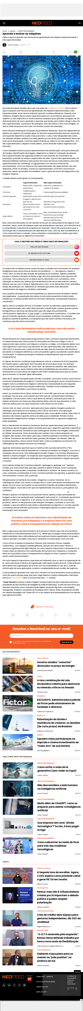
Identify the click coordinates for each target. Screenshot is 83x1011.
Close (68, 492)
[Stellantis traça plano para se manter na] (17, 957)
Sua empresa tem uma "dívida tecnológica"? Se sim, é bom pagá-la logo (58, 826)
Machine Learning (44, 606)
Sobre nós (40, 977)
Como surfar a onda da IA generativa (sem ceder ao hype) (57, 768)
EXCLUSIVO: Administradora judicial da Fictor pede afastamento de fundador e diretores (58, 703)
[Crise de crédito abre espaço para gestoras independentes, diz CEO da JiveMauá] (17, 918)
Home (4, 31)
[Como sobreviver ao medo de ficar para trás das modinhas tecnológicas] (18, 846)
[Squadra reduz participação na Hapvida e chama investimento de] (17, 742)
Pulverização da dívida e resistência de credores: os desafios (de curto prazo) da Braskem (58, 723)
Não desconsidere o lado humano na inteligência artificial (57, 787)
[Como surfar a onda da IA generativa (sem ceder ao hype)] (18, 770)
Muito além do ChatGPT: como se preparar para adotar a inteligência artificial (59, 807)
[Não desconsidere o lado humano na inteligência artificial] (18, 789)
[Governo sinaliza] (17, 666)
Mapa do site (41, 992)
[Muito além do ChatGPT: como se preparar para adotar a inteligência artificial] (18, 807)
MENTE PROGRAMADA (26, 31)
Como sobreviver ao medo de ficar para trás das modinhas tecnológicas (58, 846)
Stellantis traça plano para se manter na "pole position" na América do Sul (55, 957)
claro (53, 271)
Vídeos (5, 862)
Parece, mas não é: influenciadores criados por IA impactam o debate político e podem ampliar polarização (58, 897)
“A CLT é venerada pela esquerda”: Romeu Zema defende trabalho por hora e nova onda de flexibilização (58, 938)
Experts (13, 31)
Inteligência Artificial (56, 108)
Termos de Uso (38, 641)
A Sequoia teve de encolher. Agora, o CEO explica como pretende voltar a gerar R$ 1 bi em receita (59, 876)
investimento (16, 578)
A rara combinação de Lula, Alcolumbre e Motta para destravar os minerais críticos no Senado (58, 684)
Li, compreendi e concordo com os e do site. (32, 642)
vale (46, 578)
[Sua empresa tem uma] (18, 826)
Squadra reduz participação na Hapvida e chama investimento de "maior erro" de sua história (58, 742)
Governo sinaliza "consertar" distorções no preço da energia (56, 664)
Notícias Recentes (11, 652)
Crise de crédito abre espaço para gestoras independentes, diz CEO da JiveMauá (59, 918)
